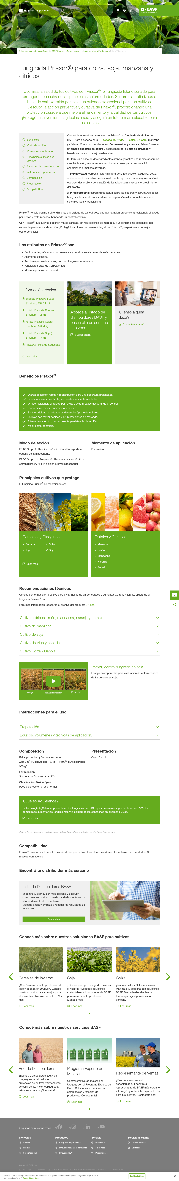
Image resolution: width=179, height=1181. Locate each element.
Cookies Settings (137, 1176)
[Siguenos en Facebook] (58, 1128)
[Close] (175, 1176)
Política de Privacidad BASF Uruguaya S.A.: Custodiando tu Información (79, 1170)
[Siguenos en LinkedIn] (87, 1128)
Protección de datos (31, 1178)
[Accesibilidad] (130, 10)
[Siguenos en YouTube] (101, 1128)
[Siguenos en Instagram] (72, 1128)
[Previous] (11, 977)
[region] (89, 1176)
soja (144, 139)
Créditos (41, 1170)
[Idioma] (124, 10)
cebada (107, 139)
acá (92, 604)
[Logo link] (149, 10)
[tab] (89, 1013)
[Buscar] (118, 10)
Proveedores (118, 1170)
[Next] (168, 977)
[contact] (174, 595)
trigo (120, 139)
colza (132, 139)
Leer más (31, 356)
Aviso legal (27, 1170)
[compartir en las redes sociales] (174, 604)
